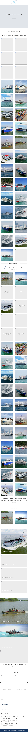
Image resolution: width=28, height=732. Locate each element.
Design (5, 35)
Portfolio (16, 35)
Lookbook (10, 35)
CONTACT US (4, 709)
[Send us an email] (7, 725)
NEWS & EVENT (4, 704)
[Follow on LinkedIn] (9, 725)
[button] (2, 2)
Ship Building (23, 35)
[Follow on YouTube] (11, 725)
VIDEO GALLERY (5, 707)
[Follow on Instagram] (4, 725)
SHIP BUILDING (4, 702)
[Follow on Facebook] (2, 725)
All (2, 35)
